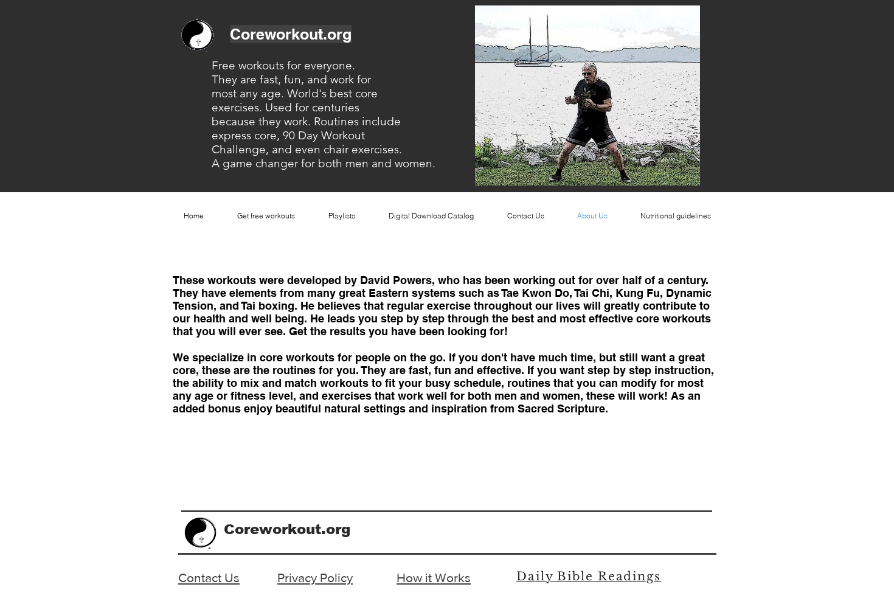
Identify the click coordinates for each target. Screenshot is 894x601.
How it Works (434, 578)
